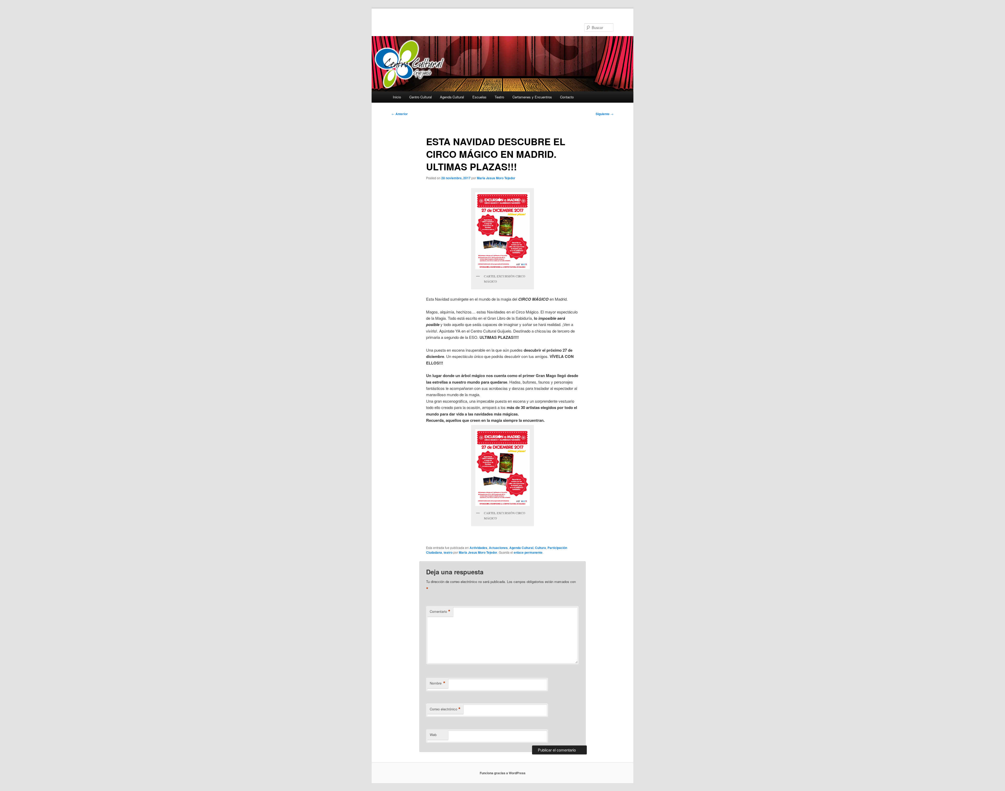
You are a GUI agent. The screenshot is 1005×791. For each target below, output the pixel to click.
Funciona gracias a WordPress (503, 773)
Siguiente (604, 113)
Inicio (397, 96)
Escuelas (479, 96)
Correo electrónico (445, 709)
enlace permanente (528, 552)
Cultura (540, 547)
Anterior (400, 113)
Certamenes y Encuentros (532, 96)
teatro (448, 552)
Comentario (440, 611)
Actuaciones (498, 547)
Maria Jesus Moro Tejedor (496, 178)
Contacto (567, 96)
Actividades (478, 547)
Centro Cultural (420, 96)
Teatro (499, 96)
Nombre (437, 683)
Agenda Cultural (452, 96)
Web (433, 734)
